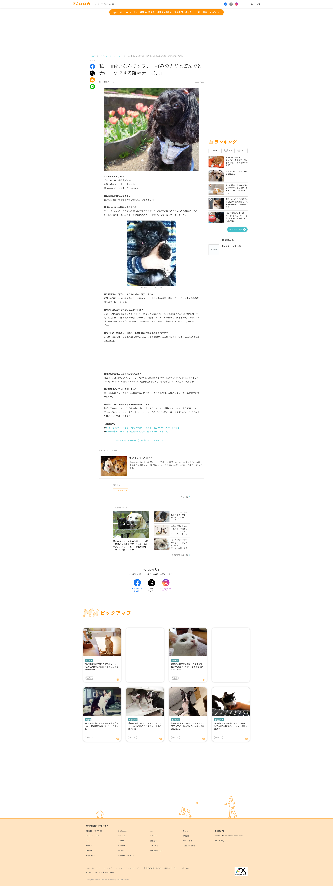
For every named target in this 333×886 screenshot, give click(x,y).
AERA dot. (121, 845)
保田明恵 (175, 660)
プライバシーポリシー (135, 868)
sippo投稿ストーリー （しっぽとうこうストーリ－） (141, 440)
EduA (87, 841)
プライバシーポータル (181, 868)
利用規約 (167, 868)
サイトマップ (107, 868)
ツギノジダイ (187, 841)
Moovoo (89, 845)
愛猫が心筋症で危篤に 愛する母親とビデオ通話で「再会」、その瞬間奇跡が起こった (187, 667)
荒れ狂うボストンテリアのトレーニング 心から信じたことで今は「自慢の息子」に (144, 726)
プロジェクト (131, 12)
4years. (185, 831)
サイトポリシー (119, 868)
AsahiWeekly (219, 841)
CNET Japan (122, 831)
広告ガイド (98, 872)
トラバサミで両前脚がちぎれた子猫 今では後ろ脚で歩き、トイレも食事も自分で (230, 726)
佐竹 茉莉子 (219, 720)
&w (92, 836)
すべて (215, 150)
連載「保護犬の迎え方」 (142, 458)
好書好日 (153, 841)
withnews (89, 850)
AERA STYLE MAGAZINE (126, 855)
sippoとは (117, 12)
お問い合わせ (109, 872)
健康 (205, 12)
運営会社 (89, 872)
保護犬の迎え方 (147, 12)
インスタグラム (120, 490)
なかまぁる (154, 845)
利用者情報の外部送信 (154, 868)
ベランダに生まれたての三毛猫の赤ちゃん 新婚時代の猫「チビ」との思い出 (101, 726)
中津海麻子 (133, 720)
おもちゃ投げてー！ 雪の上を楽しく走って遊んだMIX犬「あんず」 (137, 431)
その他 (213, 12)
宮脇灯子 (89, 660)
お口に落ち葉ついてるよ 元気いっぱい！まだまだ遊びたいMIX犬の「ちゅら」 (143, 427)
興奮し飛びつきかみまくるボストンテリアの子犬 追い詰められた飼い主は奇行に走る (187, 726)
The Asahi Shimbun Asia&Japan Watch (229, 836)
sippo (152, 831)
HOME (93, 56)
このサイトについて (93, 868)
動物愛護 (178, 12)
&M (87, 836)
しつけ (197, 12)
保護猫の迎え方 (164, 12)
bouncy (120, 850)
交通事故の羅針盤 (189, 845)
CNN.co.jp (121, 836)
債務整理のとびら (156, 850)
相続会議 (186, 836)
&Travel (98, 836)
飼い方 (188, 12)
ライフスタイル (106, 56)
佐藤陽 (88, 720)
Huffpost (121, 841)
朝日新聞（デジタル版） (94, 831)
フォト (119, 56)
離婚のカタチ (90, 855)
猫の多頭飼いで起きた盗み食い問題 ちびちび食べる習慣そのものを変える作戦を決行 (101, 667)
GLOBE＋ (153, 836)
